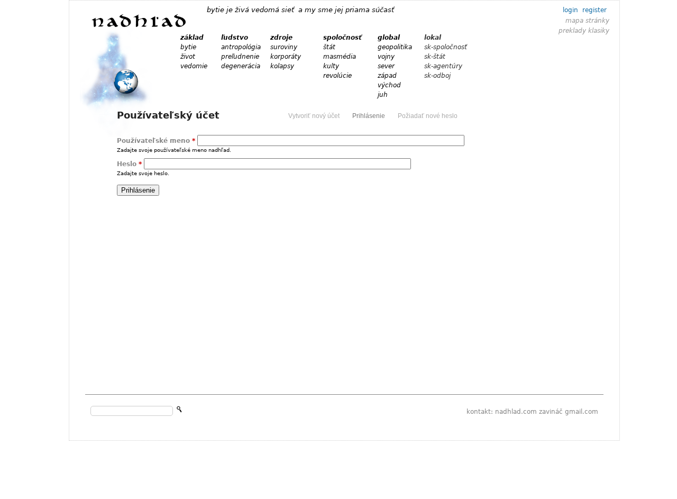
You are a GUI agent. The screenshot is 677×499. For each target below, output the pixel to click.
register (594, 10)
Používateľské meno (156, 140)
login (570, 10)
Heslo (129, 164)
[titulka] (139, 26)
